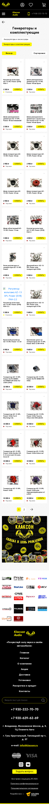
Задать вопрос (24, 771)
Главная (24, 653)
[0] (31, 5)
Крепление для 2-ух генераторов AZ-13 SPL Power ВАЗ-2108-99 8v (36, 341)
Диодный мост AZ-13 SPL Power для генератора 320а (35, 267)
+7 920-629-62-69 (24, 718)
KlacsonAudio (19, 634)
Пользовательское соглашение (24, 788)
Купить (18, 90)
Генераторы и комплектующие (17, 44)
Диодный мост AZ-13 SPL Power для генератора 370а (35, 304)
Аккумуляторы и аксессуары (16, 39)
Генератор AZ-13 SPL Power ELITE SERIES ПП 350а (35, 379)
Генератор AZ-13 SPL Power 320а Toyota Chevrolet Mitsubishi (35, 416)
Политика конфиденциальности (25, 784)
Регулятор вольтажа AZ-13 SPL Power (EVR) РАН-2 (35, 230)
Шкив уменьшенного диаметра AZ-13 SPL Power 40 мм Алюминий (12, 118)
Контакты (24, 691)
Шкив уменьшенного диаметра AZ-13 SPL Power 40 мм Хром (35, 81)
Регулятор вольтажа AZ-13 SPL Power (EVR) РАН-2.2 (12, 304)
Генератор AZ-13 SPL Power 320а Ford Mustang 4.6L (12, 416)
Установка (24, 680)
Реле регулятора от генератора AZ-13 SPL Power (12, 267)
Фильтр (9, 53)
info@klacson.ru (29, 746)
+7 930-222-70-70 (39, 14)
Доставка (24, 675)
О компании (24, 664)
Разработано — (17, 794)
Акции (24, 669)
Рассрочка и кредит (24, 686)
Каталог (24, 658)
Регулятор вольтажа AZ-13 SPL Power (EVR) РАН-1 (12, 81)
